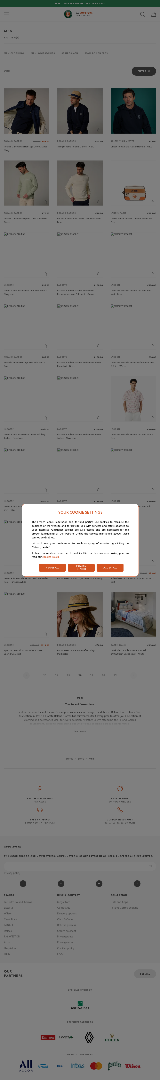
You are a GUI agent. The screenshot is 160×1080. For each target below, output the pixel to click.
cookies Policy (50, 557)
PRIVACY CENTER (81, 567)
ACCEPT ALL (110, 567)
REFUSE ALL (52, 567)
